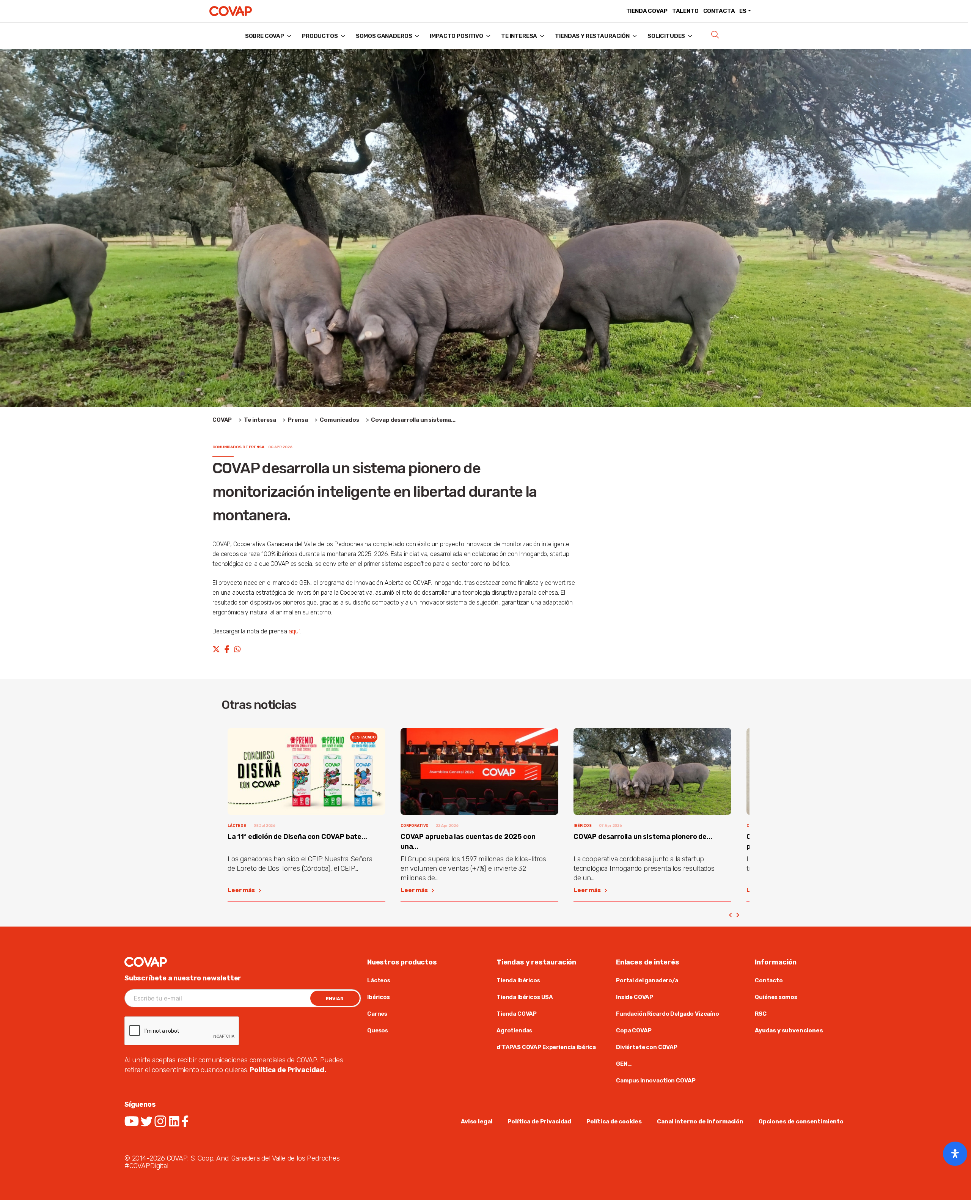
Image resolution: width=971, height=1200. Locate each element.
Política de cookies (614, 1121)
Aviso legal (476, 1121)
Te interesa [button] (519, 36)
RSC (761, 1013)
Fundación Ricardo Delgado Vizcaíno (667, 1013)
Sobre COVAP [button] (264, 36)
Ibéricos (378, 997)
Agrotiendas (514, 1030)
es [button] (742, 11)
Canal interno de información (700, 1121)
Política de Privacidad (539, 1121)
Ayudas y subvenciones (789, 1030)
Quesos (377, 1030)
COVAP (222, 419)
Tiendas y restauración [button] (592, 36)
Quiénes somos (776, 997)
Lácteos (378, 980)
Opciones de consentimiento (801, 1121)
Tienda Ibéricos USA (524, 997)
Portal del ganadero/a (647, 980)
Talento (685, 11)
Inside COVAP (635, 997)
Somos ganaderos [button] (384, 36)
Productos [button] (320, 36)
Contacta (719, 11)
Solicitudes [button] (666, 36)
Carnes (377, 1013)
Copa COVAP (633, 1030)
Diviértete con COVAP (646, 1047)
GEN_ (624, 1063)
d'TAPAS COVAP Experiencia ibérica (546, 1047)
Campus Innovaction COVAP (655, 1080)
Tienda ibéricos (518, 980)
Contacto (769, 980)
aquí (294, 631)
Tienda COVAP (647, 11)
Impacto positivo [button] (456, 36)
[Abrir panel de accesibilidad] (955, 1154)
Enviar (335, 998)
